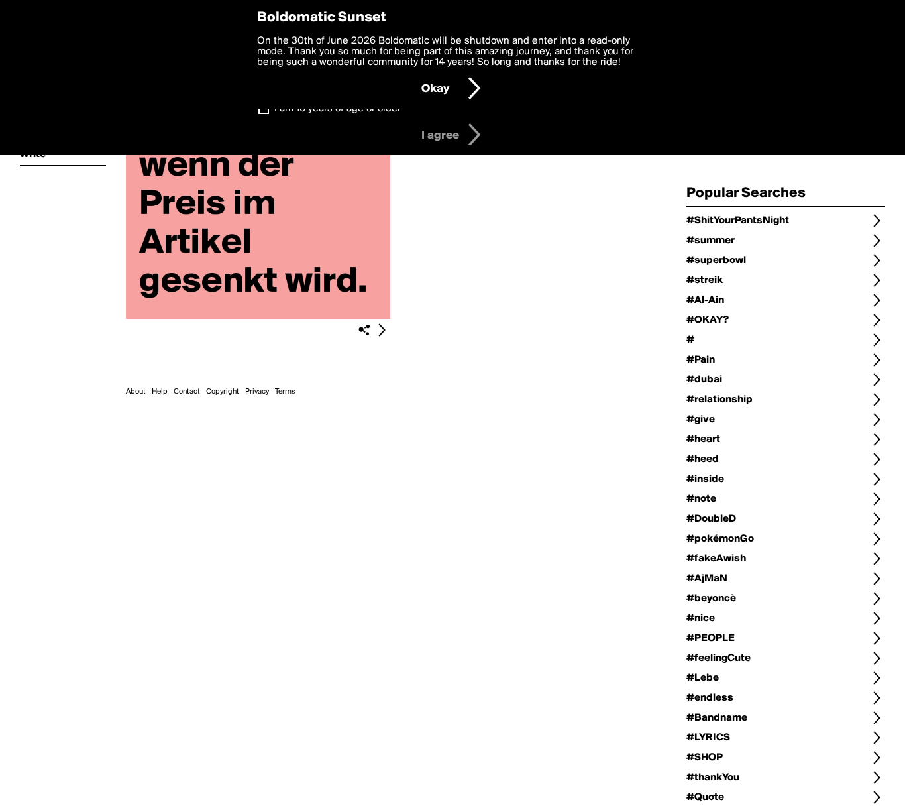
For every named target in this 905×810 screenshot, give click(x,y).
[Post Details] (381, 330)
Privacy (257, 392)
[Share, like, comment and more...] (258, 316)
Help (160, 392)
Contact (187, 392)
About (136, 392)
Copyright (222, 392)
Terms (285, 392)
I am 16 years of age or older (337, 108)
